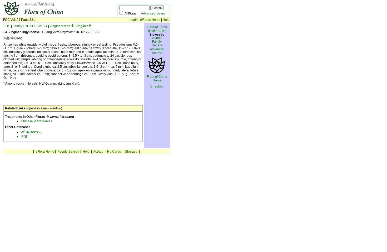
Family (157, 41)
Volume (157, 38)
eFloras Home (150, 20)
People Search (68, 151)
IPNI (24, 136)
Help (166, 20)
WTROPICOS (31, 132)
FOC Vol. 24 (38, 26)
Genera (157, 45)
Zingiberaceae (60, 26)
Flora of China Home (157, 78)
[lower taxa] (72, 26)
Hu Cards (114, 151)
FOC (7, 26)
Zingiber (82, 26)
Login (134, 20)
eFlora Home (45, 151)
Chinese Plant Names (36, 121)
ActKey (98, 151)
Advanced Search (154, 13)
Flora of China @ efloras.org (157, 29)
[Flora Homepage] (52, 15)
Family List (20, 26)
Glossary (131, 151)
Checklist (156, 86)
